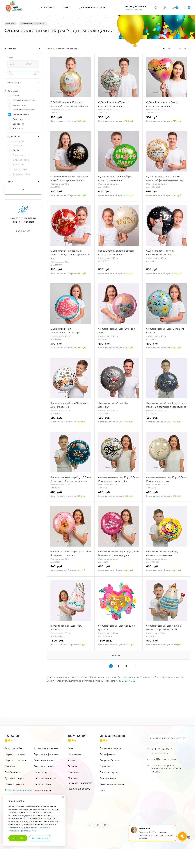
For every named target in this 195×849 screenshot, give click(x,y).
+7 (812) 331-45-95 (135, 6)
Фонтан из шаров (44, 760)
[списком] (185, 48)
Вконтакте (90, 825)
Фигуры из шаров (44, 766)
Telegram (97, 825)
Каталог (12, 736)
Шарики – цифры (14, 784)
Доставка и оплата (110, 748)
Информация (112, 736)
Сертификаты (107, 754)
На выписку (40, 772)
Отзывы (72, 766)
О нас (71, 748)
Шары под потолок (15, 760)
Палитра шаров (109, 772)
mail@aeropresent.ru (164, 759)
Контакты (73, 772)
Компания (78, 736)
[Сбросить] (23, 190)
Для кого (10, 766)
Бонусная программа (112, 784)
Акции (71, 760)
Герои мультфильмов (46, 754)
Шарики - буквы (43, 784)
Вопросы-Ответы (109, 760)
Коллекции (74, 754)
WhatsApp (105, 825)
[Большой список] (169, 48)
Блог (102, 790)
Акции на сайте (13, 748)
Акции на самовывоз (46, 748)
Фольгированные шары (18, 790)
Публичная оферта (79, 789)
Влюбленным (12, 772)
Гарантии (105, 766)
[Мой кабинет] (164, 8)
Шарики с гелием (15, 754)
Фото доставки (108, 778)
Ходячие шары (42, 790)
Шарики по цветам (45, 778)
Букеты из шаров (14, 778)
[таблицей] (189, 48)
